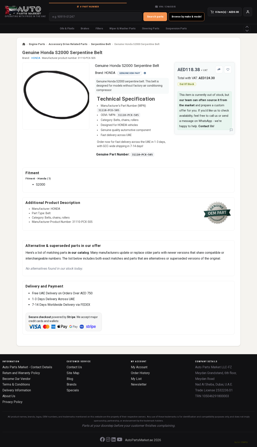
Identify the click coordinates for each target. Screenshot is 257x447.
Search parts (155, 16)
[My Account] (247, 11)
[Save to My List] (228, 69)
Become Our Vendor (16, 379)
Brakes (85, 28)
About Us (8, 396)
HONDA (35, 57)
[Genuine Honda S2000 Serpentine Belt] (55, 95)
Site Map (73, 373)
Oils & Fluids (67, 28)
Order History (140, 373)
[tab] (88, 6)
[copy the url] (219, 69)
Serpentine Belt (101, 44)
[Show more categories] (247, 28)
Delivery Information (16, 390)
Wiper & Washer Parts (122, 28)
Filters (99, 28)
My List (136, 379)
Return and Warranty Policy (21, 373)
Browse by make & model (186, 16)
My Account (139, 367)
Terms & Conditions (16, 384)
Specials (73, 390)
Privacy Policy (12, 402)
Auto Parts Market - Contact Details (27, 367)
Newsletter (139, 384)
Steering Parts (150, 28)
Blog (70, 379)
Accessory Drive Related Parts (68, 44)
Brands (71, 384)
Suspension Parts (176, 28)
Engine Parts (37, 44)
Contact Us (206, 126)
